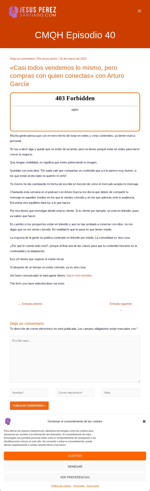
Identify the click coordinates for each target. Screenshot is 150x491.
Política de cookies (61, 486)
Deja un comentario (22, 58)
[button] (144, 421)
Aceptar (75, 455)
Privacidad (78, 486)
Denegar (75, 466)
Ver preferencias (75, 477)
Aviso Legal (92, 486)
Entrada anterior (30, 303)
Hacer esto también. (79, 275)
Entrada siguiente (121, 305)
